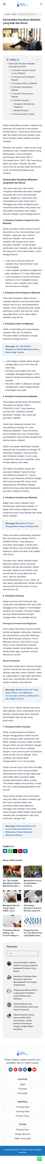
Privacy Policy (22, 1116)
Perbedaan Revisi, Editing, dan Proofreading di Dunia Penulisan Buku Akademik (11, 933)
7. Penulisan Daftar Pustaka (22, 114)
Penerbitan (22, 1093)
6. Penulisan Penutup (20, 100)
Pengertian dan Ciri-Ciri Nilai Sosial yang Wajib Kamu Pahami (33, 933)
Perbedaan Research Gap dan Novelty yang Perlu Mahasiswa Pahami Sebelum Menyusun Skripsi (33, 908)
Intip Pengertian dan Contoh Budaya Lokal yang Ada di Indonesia (26, 1007)
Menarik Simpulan (21, 110)
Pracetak (22, 1088)
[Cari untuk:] (22, 953)
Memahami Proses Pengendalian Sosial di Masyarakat (33, 883)
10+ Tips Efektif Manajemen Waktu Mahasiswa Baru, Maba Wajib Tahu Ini (23, 349)
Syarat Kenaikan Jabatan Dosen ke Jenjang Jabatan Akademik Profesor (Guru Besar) (26, 966)
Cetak (22, 1084)
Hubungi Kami (22, 1111)
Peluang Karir (22, 1129)
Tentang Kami (22, 1107)
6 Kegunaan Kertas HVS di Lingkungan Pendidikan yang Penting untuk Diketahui (25, 994)
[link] (11, 1070)
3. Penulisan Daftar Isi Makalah (24, 83)
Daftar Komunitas (22, 1138)
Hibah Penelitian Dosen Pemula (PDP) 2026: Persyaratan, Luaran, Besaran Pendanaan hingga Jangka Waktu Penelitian (24, 1022)
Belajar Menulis (22, 1134)
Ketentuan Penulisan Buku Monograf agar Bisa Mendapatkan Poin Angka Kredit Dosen (25, 980)
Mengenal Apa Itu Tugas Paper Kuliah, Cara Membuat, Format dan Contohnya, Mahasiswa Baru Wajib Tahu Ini (11, 908)
